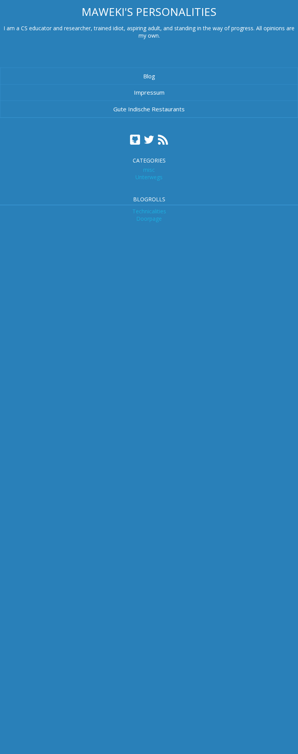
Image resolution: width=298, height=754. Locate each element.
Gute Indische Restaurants (149, 109)
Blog (149, 76)
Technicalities (149, 211)
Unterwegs (149, 177)
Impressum (149, 92)
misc (149, 169)
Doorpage (149, 218)
